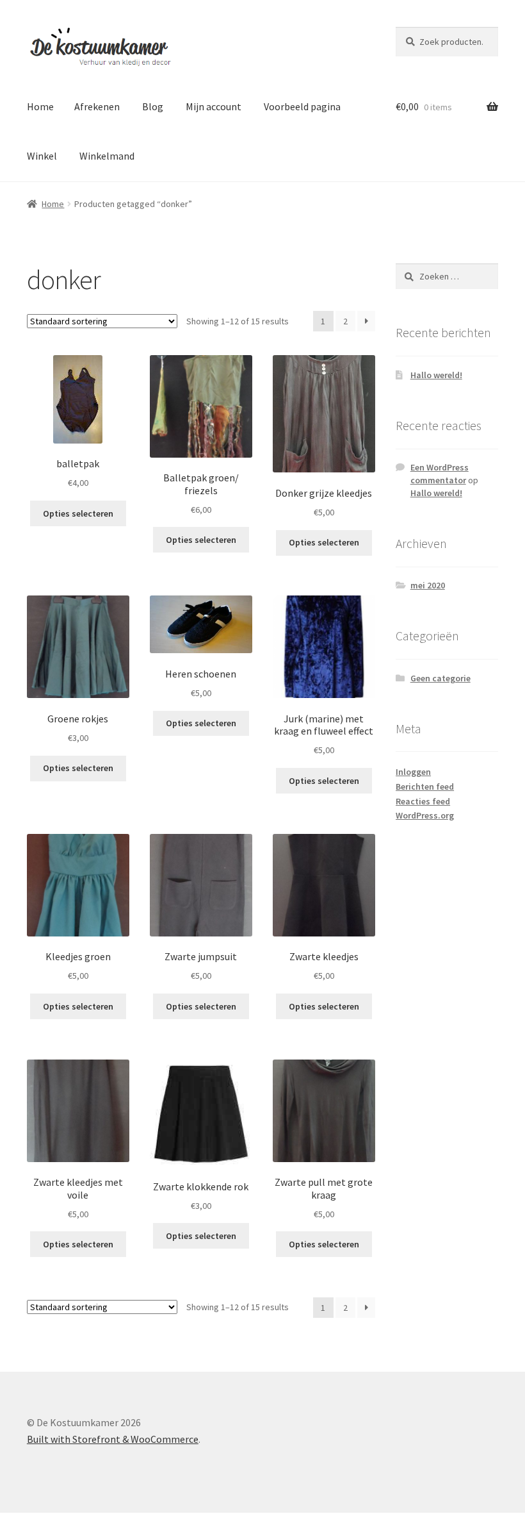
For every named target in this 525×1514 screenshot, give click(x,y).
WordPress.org (425, 815)
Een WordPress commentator (439, 474)
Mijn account (213, 106)
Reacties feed (423, 801)
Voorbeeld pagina (302, 106)
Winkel (42, 155)
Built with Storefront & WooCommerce (112, 1439)
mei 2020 (427, 585)
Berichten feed (425, 786)
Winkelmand (106, 155)
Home (40, 106)
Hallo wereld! (436, 375)
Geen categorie (440, 678)
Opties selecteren (78, 513)
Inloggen (413, 772)
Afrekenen (97, 106)
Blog (152, 106)
